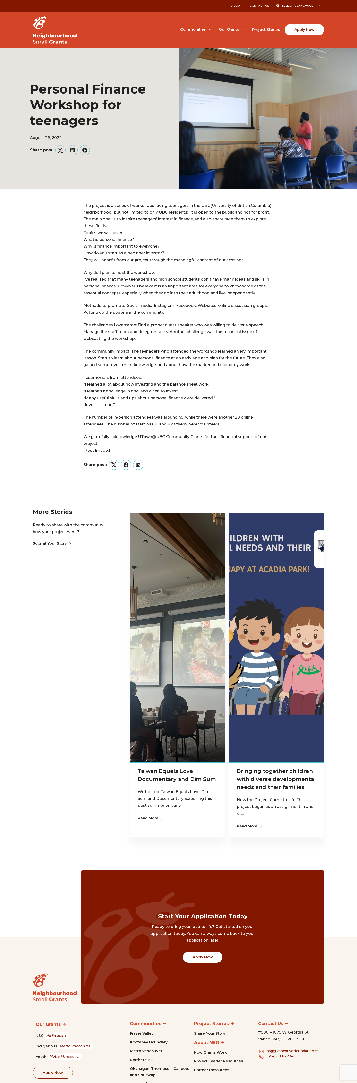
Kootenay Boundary (149, 1042)
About (236, 5)
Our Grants (229, 29)
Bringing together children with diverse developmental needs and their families (276, 779)
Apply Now (304, 29)
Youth (58, 1056)
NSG (51, 1035)
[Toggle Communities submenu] (210, 29)
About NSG (206, 1042)
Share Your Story (209, 1033)
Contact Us (259, 5)
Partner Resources (211, 1069)
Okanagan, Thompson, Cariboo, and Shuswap (159, 1071)
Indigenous (63, 1046)
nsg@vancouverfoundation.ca (292, 1051)
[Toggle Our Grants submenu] (243, 29)
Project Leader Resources (218, 1061)
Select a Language (297, 5)
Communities (193, 29)
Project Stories (266, 29)
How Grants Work (210, 1052)
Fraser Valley (141, 1033)
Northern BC (141, 1059)
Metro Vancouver (146, 1050)
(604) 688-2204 (279, 1056)
